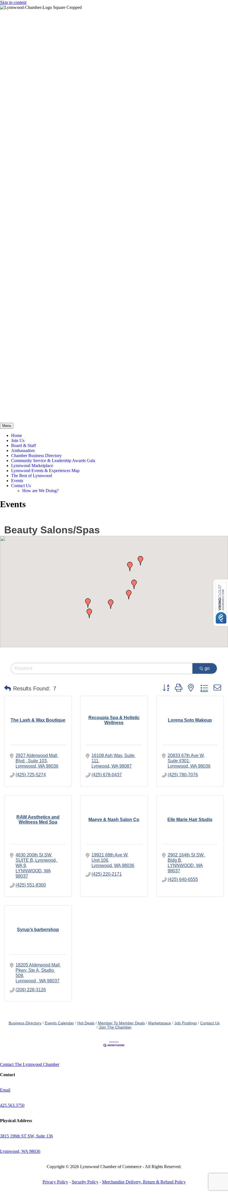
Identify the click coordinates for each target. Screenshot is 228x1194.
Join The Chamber (115, 1027)
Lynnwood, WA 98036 (20, 1151)
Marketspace (159, 1023)
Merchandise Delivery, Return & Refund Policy (144, 1182)
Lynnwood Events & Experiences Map (45, 470)
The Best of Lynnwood (31, 475)
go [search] (207, 668)
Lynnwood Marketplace (32, 465)
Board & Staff (23, 445)
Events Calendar (59, 1023)
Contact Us (21, 485)
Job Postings (185, 1023)
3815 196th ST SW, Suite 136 (26, 1136)
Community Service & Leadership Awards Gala (53, 460)
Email (5, 1090)
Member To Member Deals (121, 1023)
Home (16, 435)
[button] (130, 566)
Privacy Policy (55, 1182)
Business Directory (25, 1023)
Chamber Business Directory (36, 455)
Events (17, 480)
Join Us (17, 440)
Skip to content (13, 2)
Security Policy (85, 1182)
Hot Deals (86, 1023)
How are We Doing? (40, 490)
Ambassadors (23, 450)
